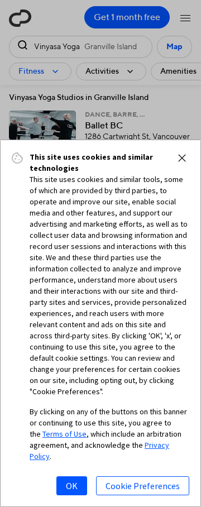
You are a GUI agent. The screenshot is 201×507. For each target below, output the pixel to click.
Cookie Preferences (143, 485)
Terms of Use (64, 434)
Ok (72, 485)
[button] (182, 158)
